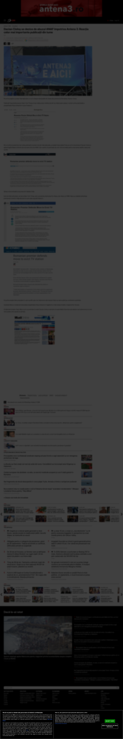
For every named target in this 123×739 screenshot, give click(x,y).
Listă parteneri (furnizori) (61, 723)
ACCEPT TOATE (110, 721)
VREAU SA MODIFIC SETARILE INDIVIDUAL (110, 726)
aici (27, 730)
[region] (61, 724)
